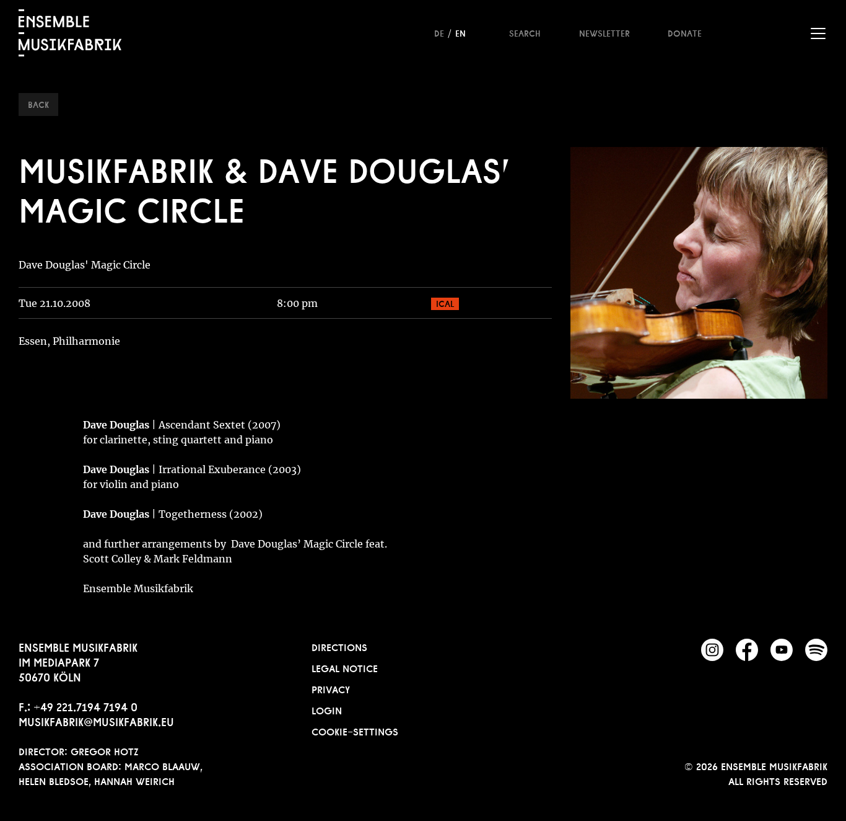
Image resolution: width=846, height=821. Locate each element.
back (38, 103)
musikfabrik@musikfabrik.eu (96, 720)
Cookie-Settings (355, 730)
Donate (685, 32)
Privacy (331, 688)
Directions (339, 646)
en (460, 32)
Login (327, 709)
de (439, 32)
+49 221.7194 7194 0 (85, 705)
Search (525, 32)
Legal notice (345, 667)
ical (445, 302)
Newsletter (604, 32)
